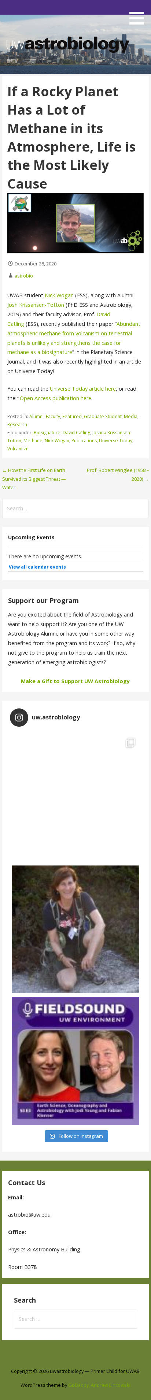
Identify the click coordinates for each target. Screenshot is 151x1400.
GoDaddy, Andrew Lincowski (99, 1385)
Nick (50, 295)
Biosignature (47, 432)
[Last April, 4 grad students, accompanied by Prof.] (76, 798)
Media (130, 416)
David (103, 314)
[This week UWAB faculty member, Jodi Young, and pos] (76, 1061)
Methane (33, 441)
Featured (72, 416)
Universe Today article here (83, 388)
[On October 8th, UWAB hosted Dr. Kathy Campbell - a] (76, 929)
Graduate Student (103, 416)
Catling (16, 323)
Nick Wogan (57, 441)
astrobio (24, 275)
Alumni (36, 416)
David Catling (76, 432)
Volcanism (18, 449)
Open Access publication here (55, 398)
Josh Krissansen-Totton (35, 304)
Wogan (65, 295)
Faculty (53, 416)
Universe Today (115, 441)
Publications (84, 441)
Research (17, 424)
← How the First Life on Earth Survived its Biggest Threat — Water (34, 479)
